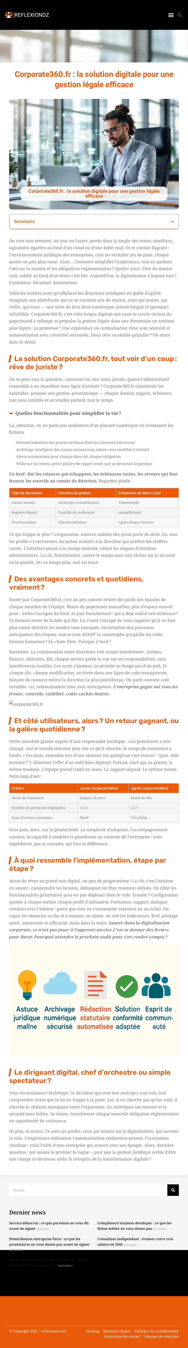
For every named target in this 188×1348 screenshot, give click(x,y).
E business (94, 46)
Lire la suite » (43, 1229)
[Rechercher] (173, 1190)
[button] (171, 15)
